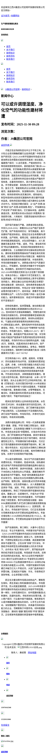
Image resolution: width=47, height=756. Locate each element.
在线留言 (5, 725)
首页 (8, 46)
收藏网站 (15, 16)
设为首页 (5, 16)
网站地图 (32, 652)
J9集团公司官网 (12, 89)
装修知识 (10, 53)
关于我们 (10, 50)
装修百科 (10, 56)
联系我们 (10, 59)
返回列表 (5, 145)
